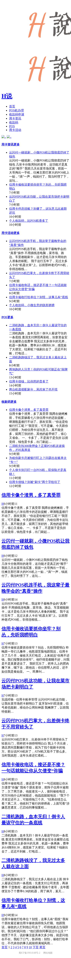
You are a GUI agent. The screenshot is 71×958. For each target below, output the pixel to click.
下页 (36, 947)
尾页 (42, 947)
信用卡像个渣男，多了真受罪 (28, 409)
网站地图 (47, 953)
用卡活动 (15, 130)
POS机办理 (16, 110)
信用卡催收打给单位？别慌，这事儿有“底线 (38, 297)
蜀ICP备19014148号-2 (30, 953)
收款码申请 (16, 114)
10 (30, 947)
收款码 (13, 122)
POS (12, 126)
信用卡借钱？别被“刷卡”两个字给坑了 (34, 482)
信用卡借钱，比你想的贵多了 (28, 381)
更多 (17, 144)
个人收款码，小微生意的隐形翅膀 (32, 305)
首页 (12, 106)
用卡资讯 (15, 118)
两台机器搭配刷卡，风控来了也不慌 (33, 389)
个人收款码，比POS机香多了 (28, 220)
